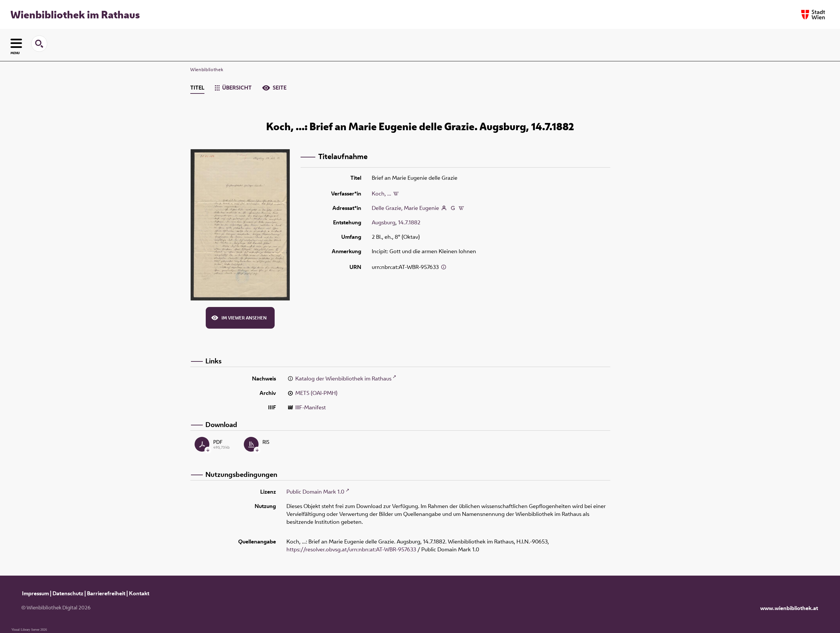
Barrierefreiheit (106, 593)
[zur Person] (444, 208)
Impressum (35, 593)
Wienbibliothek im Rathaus (75, 14)
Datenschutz (67, 593)
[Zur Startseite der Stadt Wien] (813, 15)
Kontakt (139, 593)
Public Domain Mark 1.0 (315, 491)
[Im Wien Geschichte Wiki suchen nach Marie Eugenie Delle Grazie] (461, 208)
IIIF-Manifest (310, 407)
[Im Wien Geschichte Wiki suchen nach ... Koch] (396, 193)
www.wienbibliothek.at (789, 608)
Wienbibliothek (206, 69)
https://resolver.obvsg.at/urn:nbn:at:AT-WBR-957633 (351, 549)
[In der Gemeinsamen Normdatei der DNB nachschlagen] (452, 208)
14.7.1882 (409, 222)
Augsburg (383, 222)
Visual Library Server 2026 (29, 629)
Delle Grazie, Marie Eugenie (405, 208)
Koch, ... (381, 193)
